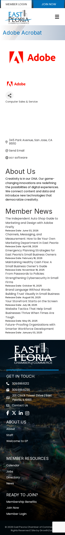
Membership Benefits (21, 502)
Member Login (16, 514)
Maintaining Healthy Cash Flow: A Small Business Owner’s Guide (28, 264)
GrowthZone (47, 530)
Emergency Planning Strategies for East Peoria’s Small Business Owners (30, 252)
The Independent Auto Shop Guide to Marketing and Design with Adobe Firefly (31, 222)
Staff (9, 435)
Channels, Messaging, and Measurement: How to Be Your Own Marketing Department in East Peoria (31, 238)
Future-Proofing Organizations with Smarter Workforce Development (30, 327)
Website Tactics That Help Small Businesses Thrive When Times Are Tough (29, 313)
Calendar (13, 465)
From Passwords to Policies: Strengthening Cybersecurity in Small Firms (31, 278)
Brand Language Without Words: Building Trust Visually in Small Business (32, 292)
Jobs (9, 471)
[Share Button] (9, 95)
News (10, 483)
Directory (13, 477)
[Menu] (57, 17)
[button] (16, 4)
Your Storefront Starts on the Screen (31, 301)
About (10, 429)
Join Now (12, 508)
